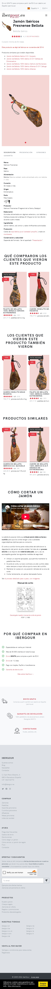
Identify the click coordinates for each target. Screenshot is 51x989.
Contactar (5, 770)
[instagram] (10, 789)
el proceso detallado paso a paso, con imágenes (22, 578)
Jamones (5, 802)
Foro (3, 844)
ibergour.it (30, 933)
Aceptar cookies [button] (43, 984)
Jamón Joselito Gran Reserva (14, 393)
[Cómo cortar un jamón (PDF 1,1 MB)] (25, 587)
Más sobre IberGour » (25, 674)
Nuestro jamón (7, 901)
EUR (44, 8)
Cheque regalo (7, 904)
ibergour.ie (30, 931)
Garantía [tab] (8, 156)
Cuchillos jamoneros (9, 810)
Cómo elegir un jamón (10, 839)
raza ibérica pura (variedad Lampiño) (24, 231)
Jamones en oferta (9, 907)
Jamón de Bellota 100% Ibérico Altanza (21, 69)
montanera (8, 234)
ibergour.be (6, 928)
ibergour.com (6, 933)
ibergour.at (6, 926)
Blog (3, 765)
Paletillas (5, 805)
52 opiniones (33, 36)
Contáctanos (30, 729)
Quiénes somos (7, 762)
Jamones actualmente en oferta (13, 888)
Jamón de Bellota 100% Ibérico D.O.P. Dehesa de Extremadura (39, 467)
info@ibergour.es (8, 784)
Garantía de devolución (14, 669)
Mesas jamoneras (8, 815)
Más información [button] (14, 986)
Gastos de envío (8, 834)
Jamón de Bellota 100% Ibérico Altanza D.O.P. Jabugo (27, 66)
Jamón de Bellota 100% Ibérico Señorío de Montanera (26, 64)
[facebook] (6, 789)
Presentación (37, 240)
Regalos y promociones (10, 909)
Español (34, 8)
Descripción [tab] (9, 152)
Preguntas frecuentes (9, 832)
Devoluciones (7, 837)
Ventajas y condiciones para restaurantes (16, 950)
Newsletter (6, 767)
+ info (6, 179)
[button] (25, 142)
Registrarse (6, 952)
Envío (8, 656)
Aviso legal (35, 977)
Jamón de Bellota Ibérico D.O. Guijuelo (21, 56)
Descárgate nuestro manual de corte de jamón (25, 615)
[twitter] (3, 789)
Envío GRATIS (29, 699)
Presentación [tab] (25, 152)
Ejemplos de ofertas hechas (12, 885)
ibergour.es (30, 926)
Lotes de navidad (8, 818)
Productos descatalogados (11, 912)
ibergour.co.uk (7, 931)
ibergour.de (6, 936)
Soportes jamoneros (9, 808)
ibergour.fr (30, 928)
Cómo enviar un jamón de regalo (14, 842)
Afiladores (5, 813)
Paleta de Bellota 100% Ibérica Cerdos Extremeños (13, 311)
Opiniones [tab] (41, 152)
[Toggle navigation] (46, 15)
